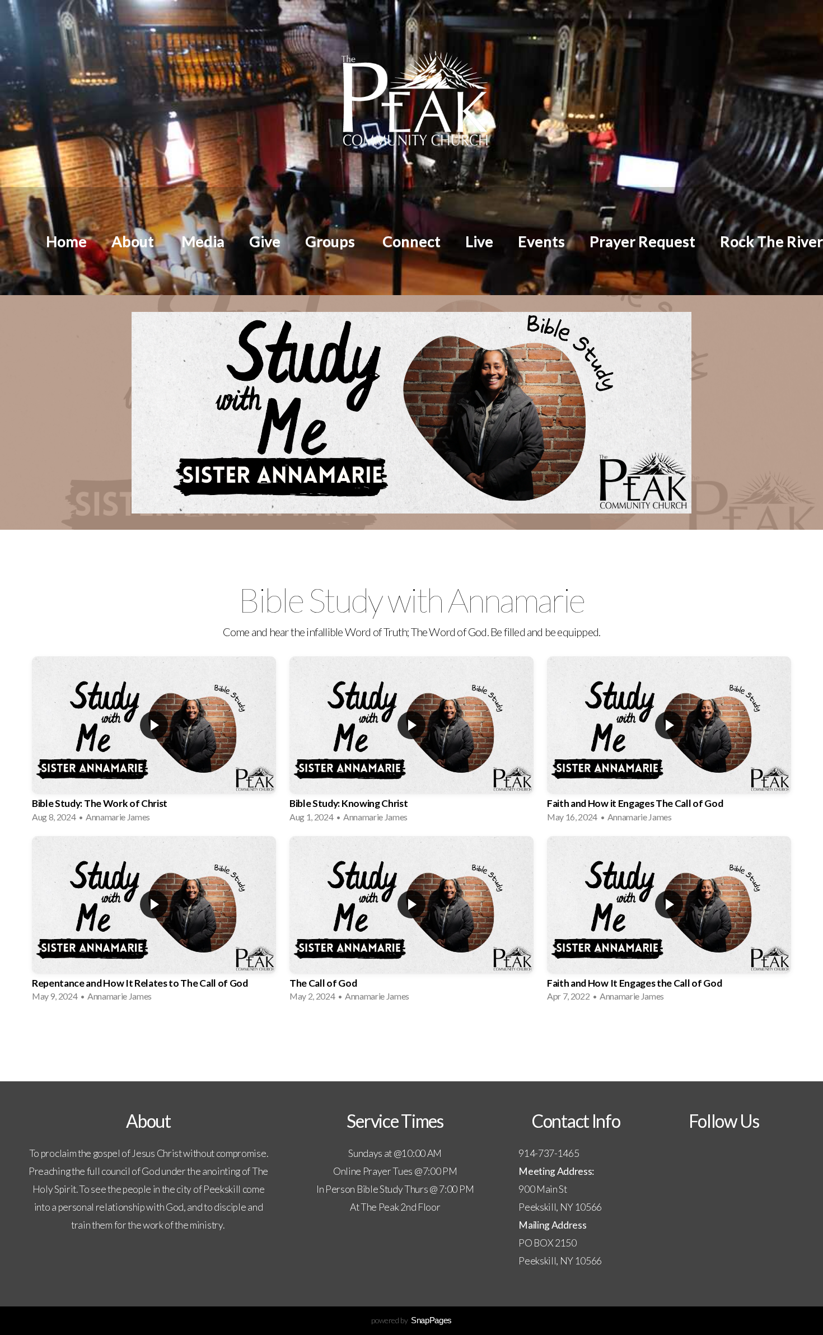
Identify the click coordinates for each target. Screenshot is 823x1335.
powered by (411, 1320)
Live (479, 241)
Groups (331, 241)
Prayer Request (642, 241)
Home (66, 241)
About (134, 241)
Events (541, 241)
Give (264, 241)
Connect (411, 241)
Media (203, 241)
